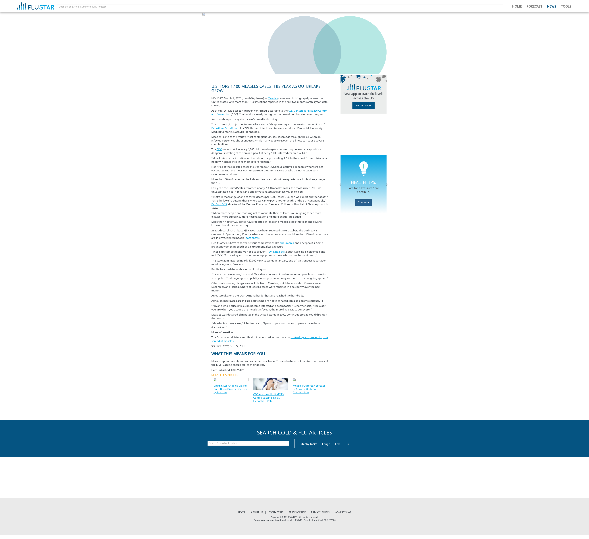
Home (517, 6)
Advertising (343, 512)
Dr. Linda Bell (277, 251)
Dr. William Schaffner (224, 128)
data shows (253, 238)
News (551, 6)
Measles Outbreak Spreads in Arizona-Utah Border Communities (309, 389)
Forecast (534, 6)
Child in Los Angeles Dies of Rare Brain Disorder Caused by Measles (231, 389)
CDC (219, 149)
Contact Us (275, 512)
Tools (566, 6)
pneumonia (287, 243)
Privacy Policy (320, 512)
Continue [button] (363, 202)
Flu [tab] (347, 444)
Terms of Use (297, 512)
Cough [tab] (326, 444)
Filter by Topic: (308, 444)
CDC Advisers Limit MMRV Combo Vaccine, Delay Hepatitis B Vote (268, 397)
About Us (257, 512)
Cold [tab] (338, 444)
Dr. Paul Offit (219, 204)
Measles (273, 98)
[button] (340, 184)
